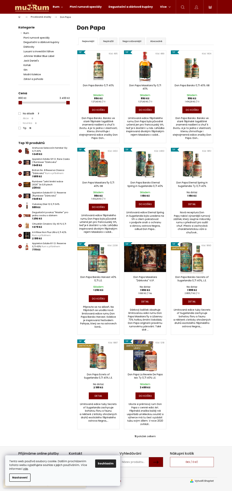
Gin (25, 69)
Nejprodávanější (132, 41)
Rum (26, 33)
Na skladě (31, 113)
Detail (192, 204)
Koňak (27, 65)
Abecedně (156, 41)
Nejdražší (108, 41)
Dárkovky (29, 47)
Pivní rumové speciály (37, 37)
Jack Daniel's (31, 60)
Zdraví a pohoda (33, 79)
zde (25, 469)
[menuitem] (57, 7)
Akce (28, 118)
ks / (192, 462)
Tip (27, 128)
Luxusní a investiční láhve (39, 51)
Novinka (30, 123)
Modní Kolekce (32, 74)
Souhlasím (106, 463)
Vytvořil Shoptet (204, 481)
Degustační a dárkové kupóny (41, 42)
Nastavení (20, 478)
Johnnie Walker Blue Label (39, 56)
